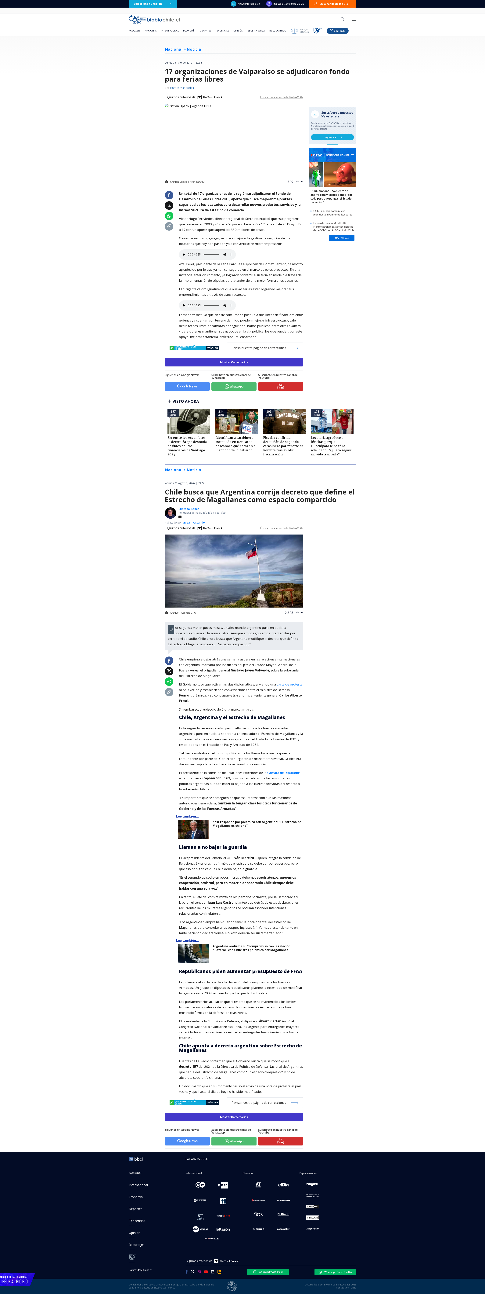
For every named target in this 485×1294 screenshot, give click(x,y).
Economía (189, 30)
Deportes (205, 30)
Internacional (170, 30)
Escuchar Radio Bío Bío (333, 4)
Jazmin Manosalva (182, 88)
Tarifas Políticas (139, 1270)
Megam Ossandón (194, 522)
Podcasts (134, 30)
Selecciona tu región (148, 4)
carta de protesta (290, 684)
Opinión (238, 30)
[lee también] (194, 829)
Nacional (150, 30)
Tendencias (222, 30)
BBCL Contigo (277, 30)
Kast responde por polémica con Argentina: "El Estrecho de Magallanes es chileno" (257, 824)
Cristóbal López (188, 509)
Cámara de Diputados (283, 772)
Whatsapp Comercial (270, 1271)
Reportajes (136, 1245)
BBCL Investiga (256, 30)
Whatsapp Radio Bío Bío (338, 1272)
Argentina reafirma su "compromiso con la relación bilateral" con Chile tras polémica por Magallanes (251, 948)
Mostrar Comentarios (234, 362)
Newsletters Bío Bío (249, 4)
